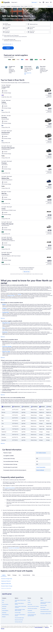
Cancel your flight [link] (43, 605)
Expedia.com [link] (3, 6)
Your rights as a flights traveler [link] (45, 613)
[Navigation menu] (51, 2)
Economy (44, 452)
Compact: (4, 308)
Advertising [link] (4, 612)
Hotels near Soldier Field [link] (6, 588)
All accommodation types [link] (19, 617)
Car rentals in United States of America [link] (20, 615)
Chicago (19, 294)
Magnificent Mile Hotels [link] (6, 583)
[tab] (3, 575)
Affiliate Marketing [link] (5, 614)
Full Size (40, 452)
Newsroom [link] (4, 608)
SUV (37, 452)
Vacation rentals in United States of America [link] (20, 607)
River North (8, 24)
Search (8, 48)
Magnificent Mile (11, 295)
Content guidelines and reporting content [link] (32, 615)
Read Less (3, 299)
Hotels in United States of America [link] (19, 604)
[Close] (51, 626)
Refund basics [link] (42, 607)
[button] (26, 44)
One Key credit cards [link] (18, 621)
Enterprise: (5, 332)
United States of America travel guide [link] (20, 601)
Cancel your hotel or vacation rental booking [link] (45, 603)
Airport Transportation (40, 467)
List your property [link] (5, 604)
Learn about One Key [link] (27, 73)
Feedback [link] (4, 616)
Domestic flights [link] (18, 612)
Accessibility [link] (30, 610)
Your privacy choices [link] (31, 612)
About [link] (3, 600)
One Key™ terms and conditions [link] (33, 606)
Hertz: (3, 328)
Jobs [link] (3, 602)
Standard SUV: (5, 312)
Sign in (47, 2)
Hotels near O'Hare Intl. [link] (6, 581)
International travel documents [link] (45, 611)
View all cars (26, 271)
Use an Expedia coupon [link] (44, 609)
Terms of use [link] (30, 604)
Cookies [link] (29, 602)
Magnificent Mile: (6, 351)
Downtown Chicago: (7, 346)
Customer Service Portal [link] (10, 487)
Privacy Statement (39, 627)
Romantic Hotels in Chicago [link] (6, 586)
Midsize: (4, 304)
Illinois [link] (22, 6)
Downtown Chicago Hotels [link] (6, 578)
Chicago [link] (25, 6)
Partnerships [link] (4, 606)
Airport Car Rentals (40, 470)
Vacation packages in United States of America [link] (20, 610)
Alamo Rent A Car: (6, 322)
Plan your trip (50, 6)
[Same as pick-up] (39, 24)
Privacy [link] (29, 600)
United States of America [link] (15, 6)
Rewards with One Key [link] (19, 619)
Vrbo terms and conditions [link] (32, 608)
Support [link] (41, 600)
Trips (40, 2)
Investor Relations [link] (5, 610)
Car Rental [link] (8, 6)
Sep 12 (31, 28)
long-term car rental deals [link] (14, 547)
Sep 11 (6, 28)
